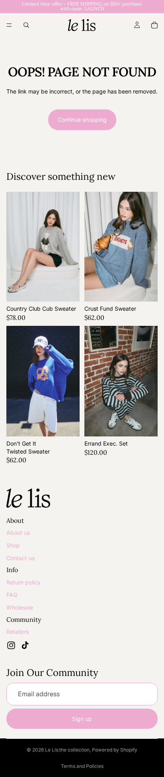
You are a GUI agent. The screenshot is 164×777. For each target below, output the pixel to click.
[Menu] (9, 25)
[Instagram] (11, 645)
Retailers (17, 631)
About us (18, 532)
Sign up (82, 718)
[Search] (26, 25)
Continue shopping (82, 119)
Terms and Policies (82, 766)
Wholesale (19, 607)
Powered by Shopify (114, 750)
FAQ (12, 594)
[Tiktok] (25, 645)
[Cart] (154, 25)
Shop (13, 545)
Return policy (23, 582)
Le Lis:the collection (67, 750)
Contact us (20, 558)
